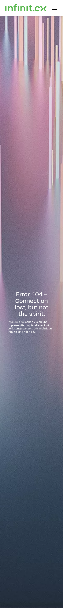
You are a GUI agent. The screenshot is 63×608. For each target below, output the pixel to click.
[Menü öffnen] (54, 8)
